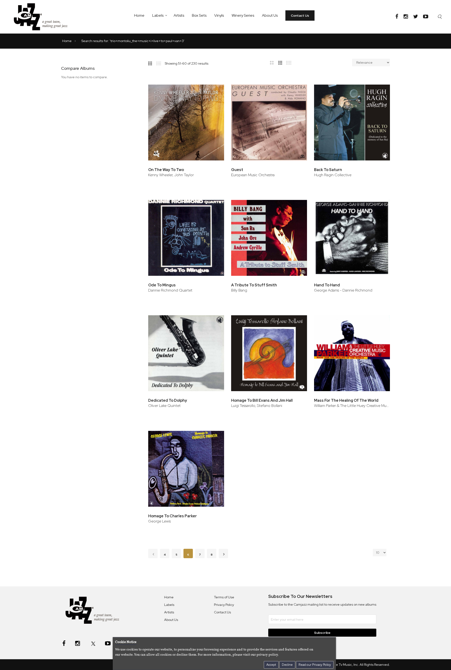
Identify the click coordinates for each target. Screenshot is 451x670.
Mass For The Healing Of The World (346, 400)
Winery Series (243, 15)
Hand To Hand (327, 285)
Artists (179, 15)
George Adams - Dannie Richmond (343, 290)
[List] (160, 62)
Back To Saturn (328, 169)
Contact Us (300, 15)
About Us (270, 15)
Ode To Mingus (162, 285)
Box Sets (199, 15)
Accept (271, 665)
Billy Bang (239, 290)
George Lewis (159, 521)
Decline (287, 665)
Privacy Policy (224, 605)
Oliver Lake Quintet (164, 405)
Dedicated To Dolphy (167, 400)
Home (139, 15)
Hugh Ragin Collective (332, 174)
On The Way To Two (166, 169)
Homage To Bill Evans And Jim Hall (262, 400)
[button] (214, 90)
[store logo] (43, 16)
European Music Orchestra (253, 174)
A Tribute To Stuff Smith (254, 285)
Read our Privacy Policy (315, 665)
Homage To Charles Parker (172, 516)
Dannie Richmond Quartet (170, 290)
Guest (237, 169)
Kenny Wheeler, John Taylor (171, 174)
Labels (157, 15)
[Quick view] (214, 105)
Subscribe (322, 633)
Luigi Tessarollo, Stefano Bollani (256, 405)
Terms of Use (224, 597)
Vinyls (219, 15)
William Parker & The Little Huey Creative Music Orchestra (352, 405)
